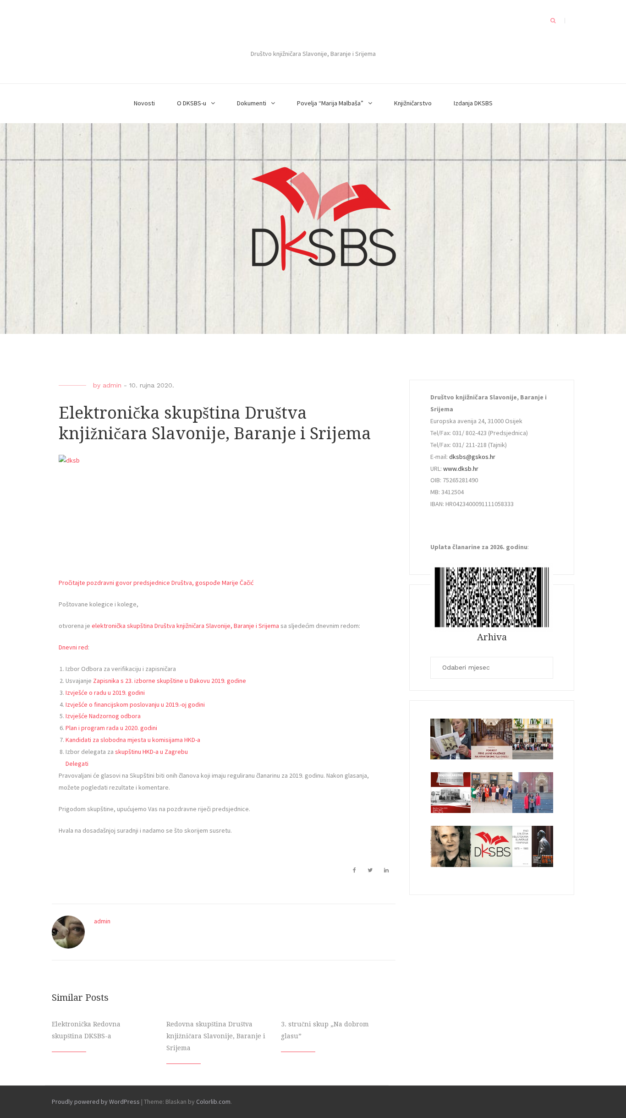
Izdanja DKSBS (473, 103)
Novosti (144, 103)
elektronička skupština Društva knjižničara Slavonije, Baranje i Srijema (185, 626)
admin (112, 385)
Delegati (77, 763)
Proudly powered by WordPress (96, 1101)
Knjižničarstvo (413, 103)
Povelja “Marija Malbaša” (330, 103)
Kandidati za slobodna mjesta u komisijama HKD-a (133, 740)
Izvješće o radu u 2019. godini (105, 692)
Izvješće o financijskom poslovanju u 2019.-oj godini (135, 704)
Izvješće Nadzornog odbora (103, 716)
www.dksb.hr (460, 468)
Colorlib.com (213, 1101)
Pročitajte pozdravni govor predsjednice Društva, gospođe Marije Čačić (156, 582)
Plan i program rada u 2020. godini (111, 728)
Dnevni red (73, 647)
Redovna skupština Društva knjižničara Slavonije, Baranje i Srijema (215, 1036)
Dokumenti (251, 103)
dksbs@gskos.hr (472, 457)
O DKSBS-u (191, 103)
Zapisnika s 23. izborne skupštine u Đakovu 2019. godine (169, 680)
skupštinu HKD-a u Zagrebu (151, 751)
